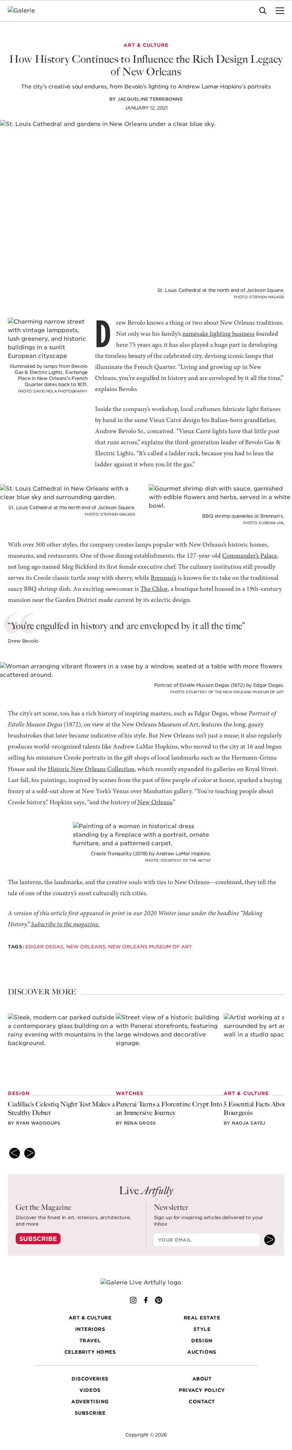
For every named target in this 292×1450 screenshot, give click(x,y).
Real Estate (202, 1317)
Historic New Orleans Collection (91, 769)
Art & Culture (90, 1317)
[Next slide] (29, 1153)
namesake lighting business (218, 334)
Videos (89, 1390)
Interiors (90, 1329)
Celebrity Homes (90, 1352)
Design (201, 1340)
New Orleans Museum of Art (150, 946)
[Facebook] (146, 1300)
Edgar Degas (44, 946)
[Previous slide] (14, 1153)
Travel (90, 1340)
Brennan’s (163, 578)
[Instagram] (133, 1300)
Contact (202, 1401)
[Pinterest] (159, 1300)
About (202, 1378)
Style (202, 1329)
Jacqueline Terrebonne (150, 99)
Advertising (90, 1401)
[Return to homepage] (146, 1282)
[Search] (263, 10)
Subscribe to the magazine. (65, 924)
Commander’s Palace (249, 556)
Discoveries (90, 1378)
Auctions (201, 1352)
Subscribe (38, 1238)
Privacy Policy (202, 1390)
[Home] (26, 10)
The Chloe (154, 589)
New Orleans (154, 802)
